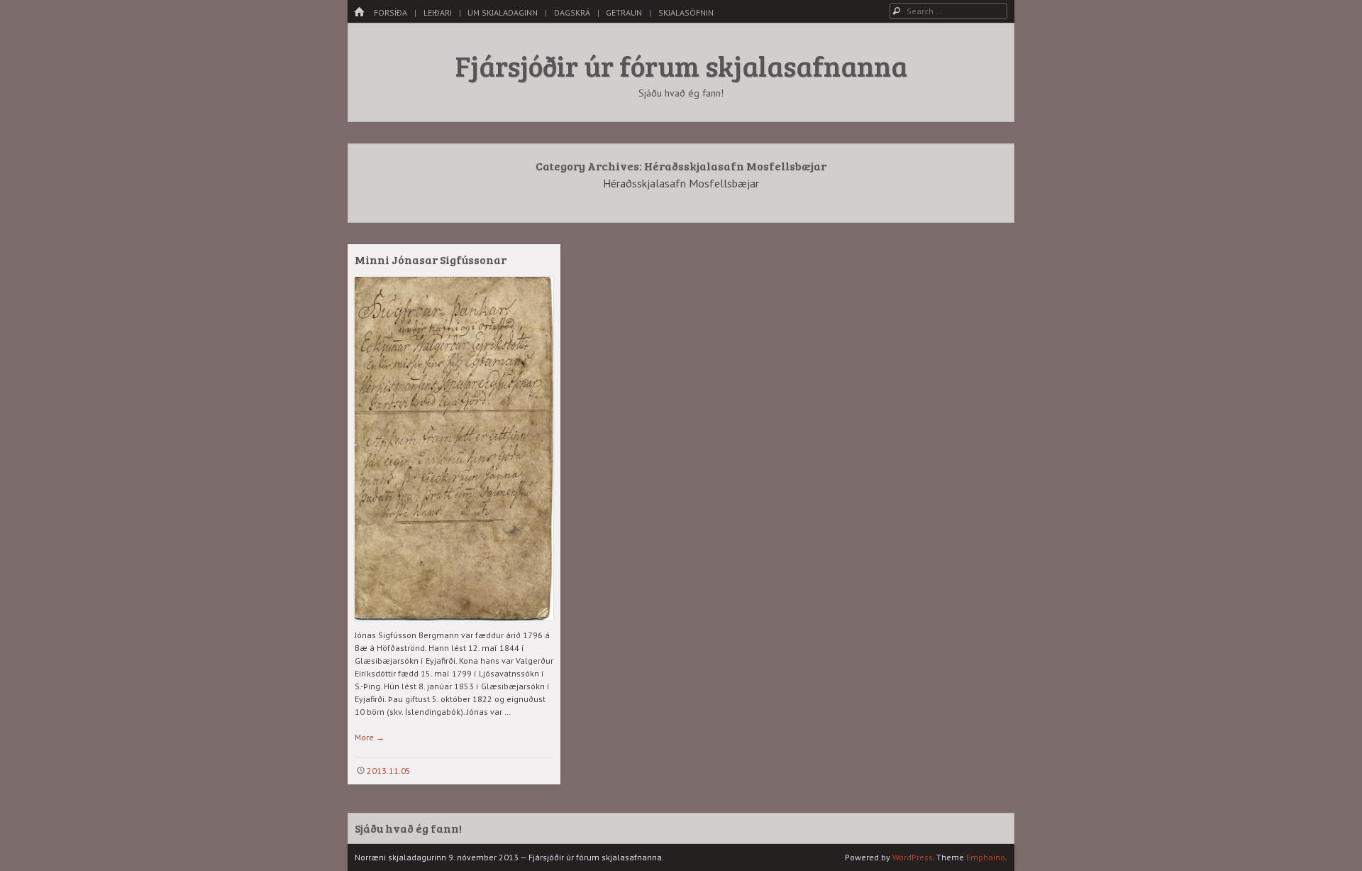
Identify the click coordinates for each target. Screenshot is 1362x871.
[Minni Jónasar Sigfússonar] (454, 625)
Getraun (624, 12)
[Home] (359, 12)
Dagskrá (572, 12)
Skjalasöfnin (686, 12)
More (369, 737)
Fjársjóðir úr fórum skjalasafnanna (681, 65)
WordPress (912, 857)
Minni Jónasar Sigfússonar (430, 259)
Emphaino (985, 857)
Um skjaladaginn (502, 12)
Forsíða (390, 12)
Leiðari (437, 12)
